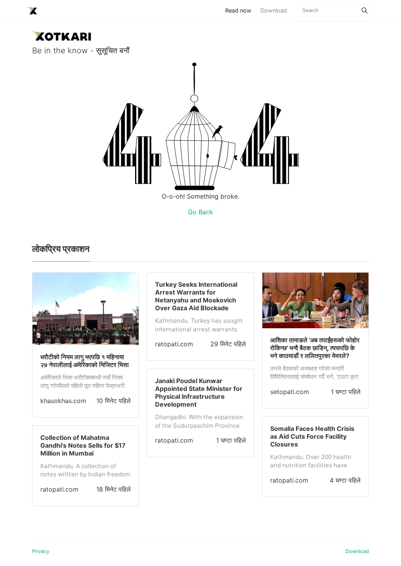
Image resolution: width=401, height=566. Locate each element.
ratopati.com (59, 489)
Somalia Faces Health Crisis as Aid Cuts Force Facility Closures (312, 436)
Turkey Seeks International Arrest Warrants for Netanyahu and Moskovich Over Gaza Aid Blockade (196, 296)
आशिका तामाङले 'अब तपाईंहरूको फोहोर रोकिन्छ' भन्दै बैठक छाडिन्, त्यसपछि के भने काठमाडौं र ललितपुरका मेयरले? (314, 348)
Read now (240, 10)
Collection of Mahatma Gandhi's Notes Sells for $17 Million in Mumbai (83, 445)
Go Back (200, 212)
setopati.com (289, 392)
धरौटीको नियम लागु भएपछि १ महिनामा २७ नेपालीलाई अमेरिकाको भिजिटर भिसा (84, 361)
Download (273, 10)
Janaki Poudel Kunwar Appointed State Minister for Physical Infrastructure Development (198, 392)
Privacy (40, 551)
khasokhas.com (63, 401)
